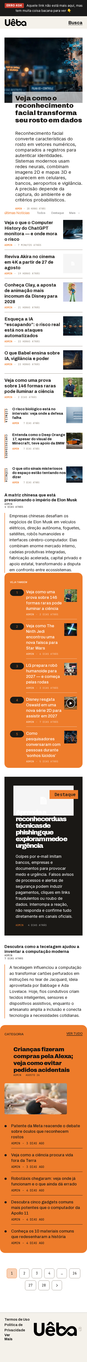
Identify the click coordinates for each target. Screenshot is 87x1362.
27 (31, 1285)
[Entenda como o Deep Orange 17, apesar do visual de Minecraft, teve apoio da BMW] (74, 441)
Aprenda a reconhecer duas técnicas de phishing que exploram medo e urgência (41, 829)
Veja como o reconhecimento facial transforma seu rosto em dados (48, 109)
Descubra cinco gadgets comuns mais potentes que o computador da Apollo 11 (45, 1207)
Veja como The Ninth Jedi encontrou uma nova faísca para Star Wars (42, 637)
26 (75, 1273)
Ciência (6, 416)
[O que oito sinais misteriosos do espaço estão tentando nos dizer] (74, 474)
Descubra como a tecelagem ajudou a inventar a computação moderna (41, 949)
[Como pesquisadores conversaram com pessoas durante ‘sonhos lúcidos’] (70, 737)
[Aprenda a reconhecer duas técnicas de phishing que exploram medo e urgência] (43, 801)
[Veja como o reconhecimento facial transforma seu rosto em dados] (43, 70)
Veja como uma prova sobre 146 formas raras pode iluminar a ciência (30, 386)
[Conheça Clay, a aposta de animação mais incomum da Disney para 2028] (73, 292)
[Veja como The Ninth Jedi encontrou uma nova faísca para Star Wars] (70, 629)
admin (18, 208)
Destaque (57, 213)
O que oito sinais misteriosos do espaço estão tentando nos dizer (39, 473)
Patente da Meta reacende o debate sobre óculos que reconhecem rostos (45, 1131)
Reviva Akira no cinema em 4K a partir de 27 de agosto (29, 262)
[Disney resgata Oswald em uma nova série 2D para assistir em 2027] (70, 703)
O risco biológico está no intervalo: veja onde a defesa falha (37, 413)
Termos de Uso (17, 1319)
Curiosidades (6, 446)
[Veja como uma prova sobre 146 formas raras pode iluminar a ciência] (73, 387)
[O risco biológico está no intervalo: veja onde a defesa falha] (74, 415)
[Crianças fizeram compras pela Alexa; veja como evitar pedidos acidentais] (35, 1098)
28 (44, 1285)
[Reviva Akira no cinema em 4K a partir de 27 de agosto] (73, 263)
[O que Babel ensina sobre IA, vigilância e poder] (73, 360)
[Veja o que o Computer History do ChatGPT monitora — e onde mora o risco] (73, 229)
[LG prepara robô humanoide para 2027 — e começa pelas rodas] (70, 669)
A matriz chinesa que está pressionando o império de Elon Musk (40, 497)
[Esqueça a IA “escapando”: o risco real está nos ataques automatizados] (73, 326)
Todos (41, 213)
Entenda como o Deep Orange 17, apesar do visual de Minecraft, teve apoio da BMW (38, 439)
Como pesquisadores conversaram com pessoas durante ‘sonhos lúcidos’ (43, 744)
